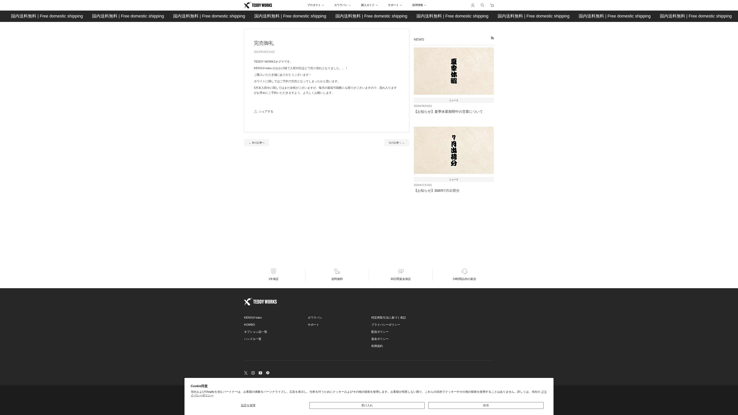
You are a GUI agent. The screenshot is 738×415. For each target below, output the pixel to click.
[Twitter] (246, 373)
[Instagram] (253, 373)
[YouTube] (260, 373)
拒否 (486, 405)
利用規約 (377, 346)
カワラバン (315, 317)
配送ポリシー (380, 331)
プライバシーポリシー (385, 324)
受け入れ (367, 405)
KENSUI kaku (253, 317)
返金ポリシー (380, 338)
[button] (316, 5)
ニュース (453, 100)
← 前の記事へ (256, 142)
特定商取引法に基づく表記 (388, 317)
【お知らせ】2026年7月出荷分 (437, 190)
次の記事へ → (397, 142)
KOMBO (249, 324)
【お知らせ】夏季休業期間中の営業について (448, 111)
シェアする (266, 111)
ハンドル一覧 (252, 338)
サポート (313, 324)
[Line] (267, 373)
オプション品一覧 (255, 331)
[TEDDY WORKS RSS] (492, 38)
